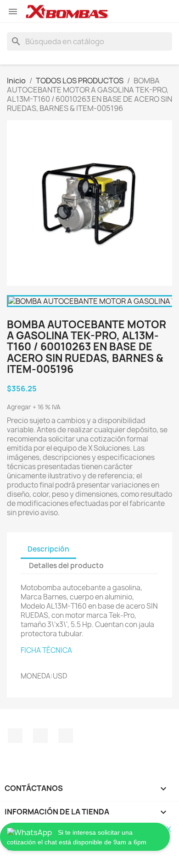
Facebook (15, 735)
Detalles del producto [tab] (66, 565)
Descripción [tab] (48, 549)
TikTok (65, 735)
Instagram (40, 735)
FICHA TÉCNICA (46, 650)
